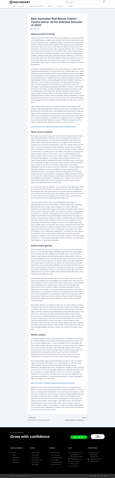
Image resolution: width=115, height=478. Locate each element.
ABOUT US (50, 6)
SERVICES (21, 6)
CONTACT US (60, 6)
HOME (13, 6)
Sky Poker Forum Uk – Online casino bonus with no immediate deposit (53, 126)
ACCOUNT (69, 6)
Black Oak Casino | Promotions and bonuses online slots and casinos (53, 383)
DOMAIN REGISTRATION (36, 6)
